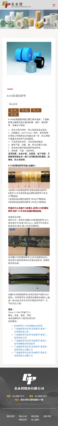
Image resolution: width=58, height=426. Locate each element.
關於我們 (11, 416)
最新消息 (47, 416)
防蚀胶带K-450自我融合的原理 (28, 326)
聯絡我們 (23, 420)
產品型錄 (35, 416)
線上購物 (35, 420)
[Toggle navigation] (54, 5)
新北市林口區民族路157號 (32, 400)
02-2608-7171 (18, 396)
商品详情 (13, 104)
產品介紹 (23, 416)
